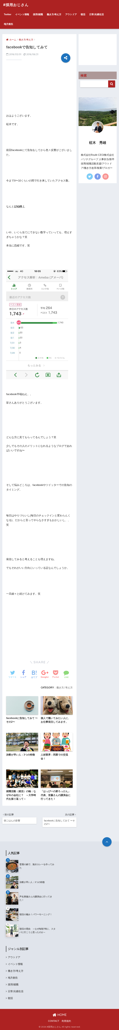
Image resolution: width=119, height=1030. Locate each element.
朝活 (83, 14)
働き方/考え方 (54, 14)
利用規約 (66, 1021)
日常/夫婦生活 (96, 14)
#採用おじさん (16, 4)
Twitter (7, 14)
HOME (61, 1015)
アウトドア (71, 14)
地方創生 (8, 24)
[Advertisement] (39, 89)
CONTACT (53, 1021)
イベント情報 (22, 14)
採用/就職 (38, 14)
